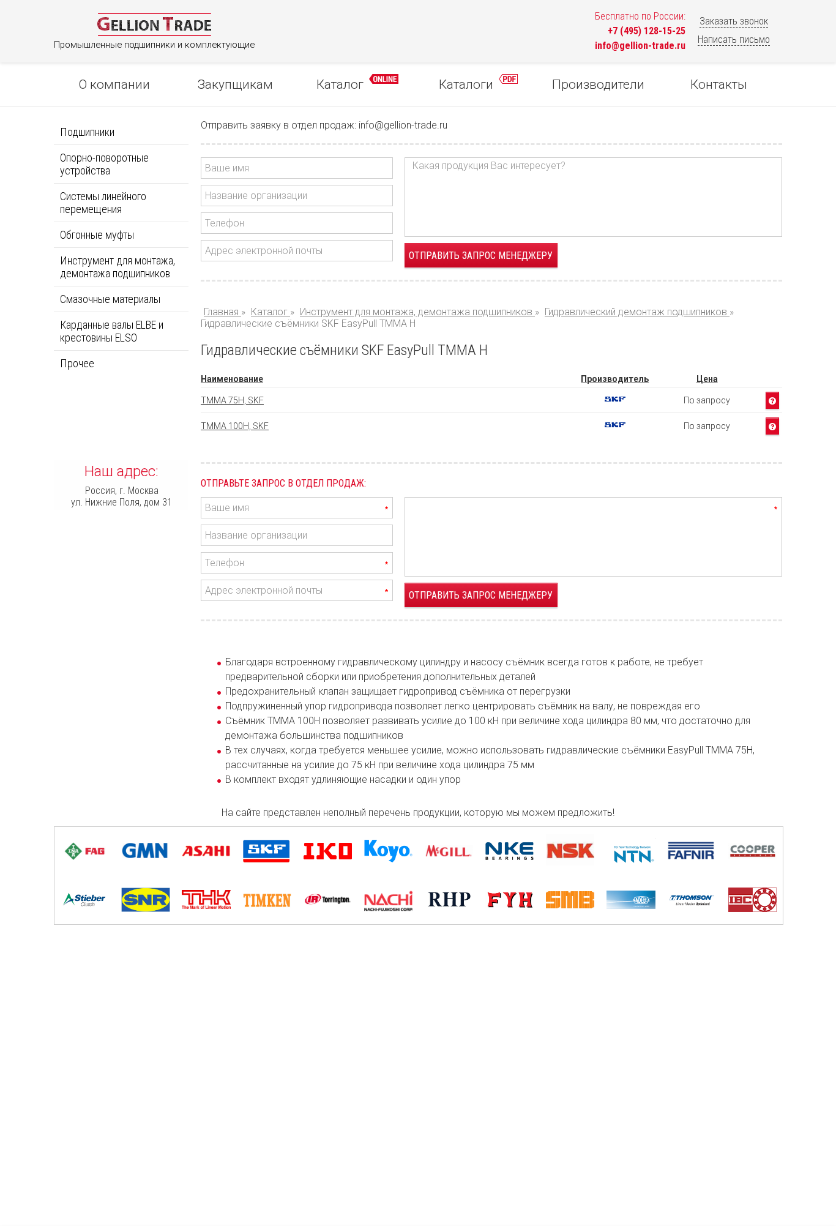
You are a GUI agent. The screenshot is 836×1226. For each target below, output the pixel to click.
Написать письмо (734, 39)
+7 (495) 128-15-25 (646, 31)
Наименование (232, 379)
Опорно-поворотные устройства (104, 164)
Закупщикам (235, 84)
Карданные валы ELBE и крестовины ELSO (111, 331)
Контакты (718, 84)
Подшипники (87, 131)
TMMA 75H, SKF (232, 400)
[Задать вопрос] (772, 400)
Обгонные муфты (97, 234)
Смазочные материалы (110, 299)
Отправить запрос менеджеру (481, 255)
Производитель (615, 379)
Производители (598, 84)
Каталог (341, 84)
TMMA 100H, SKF (235, 426)
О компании (114, 84)
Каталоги (467, 84)
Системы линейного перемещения (103, 202)
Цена (707, 379)
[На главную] (154, 33)
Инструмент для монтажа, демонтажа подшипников (117, 267)
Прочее (77, 363)
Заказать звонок (734, 21)
